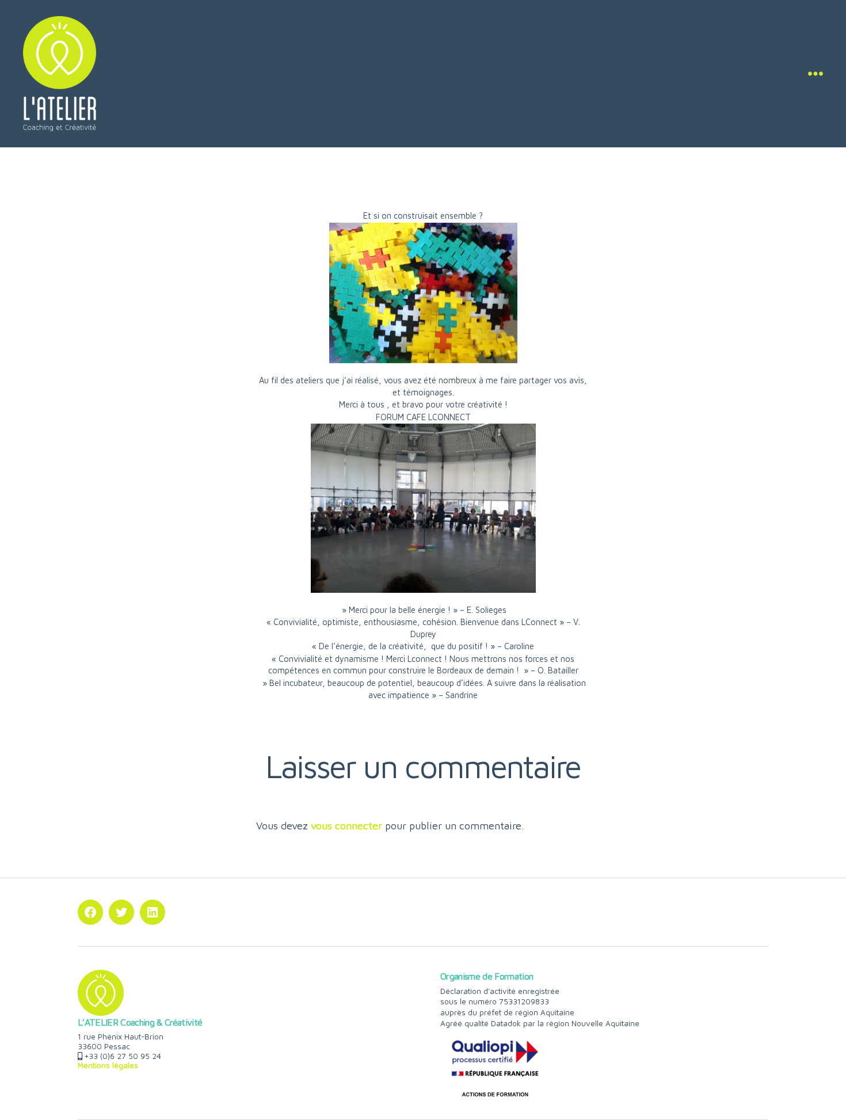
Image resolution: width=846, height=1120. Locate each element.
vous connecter (346, 826)
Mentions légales (108, 1065)
